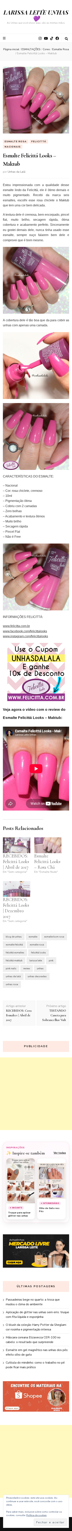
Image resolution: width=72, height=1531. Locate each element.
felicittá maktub (14, 960)
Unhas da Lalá (16, 172)
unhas (40, 968)
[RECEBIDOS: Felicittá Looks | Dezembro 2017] (16, 889)
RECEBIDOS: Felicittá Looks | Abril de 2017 (16, 861)
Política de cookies (36, 1515)
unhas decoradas (37, 976)
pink (51, 960)
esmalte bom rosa (54, 936)
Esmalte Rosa (16, 141)
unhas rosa (12, 984)
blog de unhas (14, 936)
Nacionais (13, 146)
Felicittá (38, 141)
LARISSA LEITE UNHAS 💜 (36, 15)
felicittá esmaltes (15, 952)
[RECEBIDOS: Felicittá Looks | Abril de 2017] (16, 845)
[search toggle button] (66, 38)
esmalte (33, 936)
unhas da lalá (13, 976)
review (26, 968)
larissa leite (35, 960)
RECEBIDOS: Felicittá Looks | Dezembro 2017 (16, 908)
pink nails (11, 968)
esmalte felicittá (14, 944)
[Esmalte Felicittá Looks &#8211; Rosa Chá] (48, 845)
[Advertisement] (36, 1093)
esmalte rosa (37, 944)
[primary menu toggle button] (5, 38)
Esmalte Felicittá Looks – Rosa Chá (47, 861)
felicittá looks (38, 952)
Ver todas (60, 1153)
